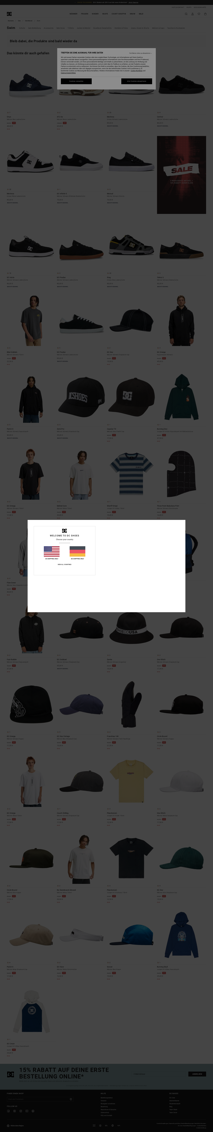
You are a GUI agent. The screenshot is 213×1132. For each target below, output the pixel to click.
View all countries (64, 564)
